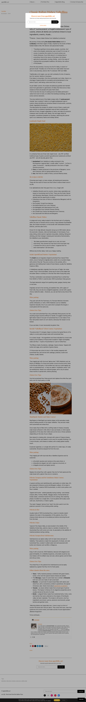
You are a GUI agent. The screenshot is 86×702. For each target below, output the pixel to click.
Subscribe (55, 22)
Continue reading (43, 25)
